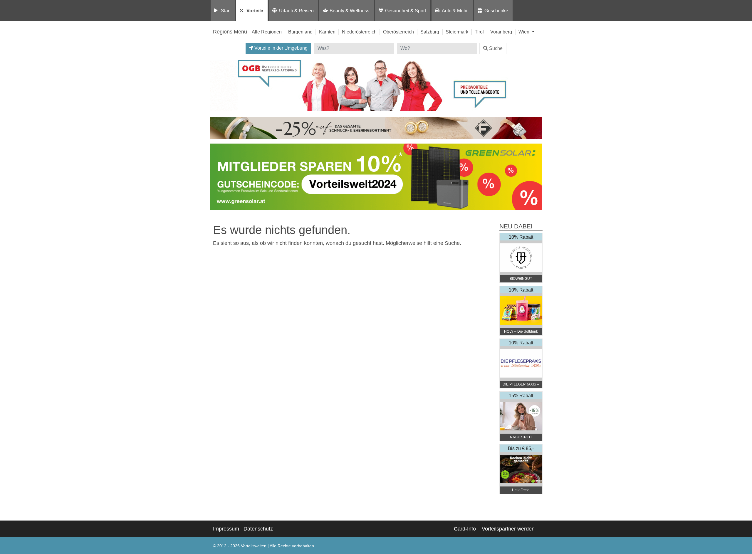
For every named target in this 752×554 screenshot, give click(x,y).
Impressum (226, 529)
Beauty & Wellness (349, 10)
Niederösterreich (359, 31)
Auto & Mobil (455, 10)
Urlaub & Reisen (296, 10)
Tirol (479, 31)
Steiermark (457, 31)
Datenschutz (258, 529)
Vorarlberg (501, 31)
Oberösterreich (398, 31)
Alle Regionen (267, 31)
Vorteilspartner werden (508, 529)
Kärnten (327, 31)
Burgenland (300, 31)
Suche (496, 48)
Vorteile (254, 10)
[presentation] (215, 178)
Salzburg (429, 31)
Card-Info (465, 529)
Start (226, 10)
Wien (524, 31)
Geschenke (496, 10)
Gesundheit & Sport (405, 10)
